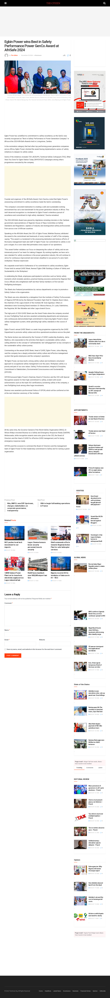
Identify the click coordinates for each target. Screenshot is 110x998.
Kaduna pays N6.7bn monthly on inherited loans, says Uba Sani (96, 709)
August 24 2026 (94, 395)
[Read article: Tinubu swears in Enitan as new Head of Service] (80, 420)
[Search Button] (104, 3)
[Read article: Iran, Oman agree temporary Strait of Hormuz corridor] (80, 666)
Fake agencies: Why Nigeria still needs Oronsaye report (95, 869)
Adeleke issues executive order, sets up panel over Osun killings (97, 693)
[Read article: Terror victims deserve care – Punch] (80, 831)
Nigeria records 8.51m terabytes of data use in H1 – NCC (60, 575)
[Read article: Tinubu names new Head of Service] (80, 434)
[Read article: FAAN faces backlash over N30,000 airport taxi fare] (38, 564)
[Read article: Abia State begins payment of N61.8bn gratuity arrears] (80, 727)
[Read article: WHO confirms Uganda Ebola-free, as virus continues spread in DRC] (80, 615)
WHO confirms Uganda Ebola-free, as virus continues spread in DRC (97, 614)
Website (42, 640)
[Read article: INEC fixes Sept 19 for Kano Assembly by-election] (80, 359)
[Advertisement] (55, 21)
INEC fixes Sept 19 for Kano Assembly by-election (96, 358)
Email (7, 640)
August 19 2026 (94, 436)
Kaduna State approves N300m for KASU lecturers (96, 742)
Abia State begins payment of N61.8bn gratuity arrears (95, 726)
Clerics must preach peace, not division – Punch (96, 802)
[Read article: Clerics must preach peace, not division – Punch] (80, 803)
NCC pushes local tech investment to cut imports (13, 544)
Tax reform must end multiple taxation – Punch (96, 816)
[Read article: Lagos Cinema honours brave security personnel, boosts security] (38, 533)
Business (38, 55)
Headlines (48, 991)
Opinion (95, 991)
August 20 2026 (94, 847)
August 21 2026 (94, 832)
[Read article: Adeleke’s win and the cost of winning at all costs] (80, 900)
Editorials (102, 991)
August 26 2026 (96, 525)
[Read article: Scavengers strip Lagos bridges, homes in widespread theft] (82, 538)
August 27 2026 (10, 583)
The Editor (14, 55)
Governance (66, 991)
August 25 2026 (94, 377)
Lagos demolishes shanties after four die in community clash (97, 342)
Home (41, 991)
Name (7, 630)
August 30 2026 (10, 550)
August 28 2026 (94, 421)
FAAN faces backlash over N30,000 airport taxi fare (37, 575)
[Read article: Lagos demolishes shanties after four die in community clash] (80, 343)
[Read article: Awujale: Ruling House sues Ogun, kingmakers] (80, 375)
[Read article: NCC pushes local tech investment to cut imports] (14, 533)
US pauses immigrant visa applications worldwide (96, 649)
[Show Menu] (6, 3)
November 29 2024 (27, 55)
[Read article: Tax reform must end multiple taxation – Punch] (80, 817)
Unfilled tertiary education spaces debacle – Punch (95, 843)
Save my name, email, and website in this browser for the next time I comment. (34, 649)
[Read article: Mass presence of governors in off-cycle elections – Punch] (80, 789)
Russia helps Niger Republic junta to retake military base (97, 566)
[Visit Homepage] (55, 3)
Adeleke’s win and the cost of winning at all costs (96, 899)
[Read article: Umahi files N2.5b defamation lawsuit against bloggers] (82, 520)
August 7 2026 (94, 475)
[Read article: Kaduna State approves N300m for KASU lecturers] (80, 743)
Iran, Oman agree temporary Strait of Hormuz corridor (95, 665)
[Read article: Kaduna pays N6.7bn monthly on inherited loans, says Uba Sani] (80, 711)
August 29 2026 (33, 552)
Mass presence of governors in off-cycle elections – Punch (96, 788)
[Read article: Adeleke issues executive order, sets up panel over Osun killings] (80, 694)
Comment (9, 603)
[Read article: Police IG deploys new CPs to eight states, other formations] (80, 471)
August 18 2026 (94, 904)
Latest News (57, 991)
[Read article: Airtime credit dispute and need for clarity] (80, 917)
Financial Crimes (85, 991)
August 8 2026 (79, 458)
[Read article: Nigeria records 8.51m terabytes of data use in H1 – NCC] (61, 564)
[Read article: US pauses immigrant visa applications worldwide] (80, 650)
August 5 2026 (94, 918)
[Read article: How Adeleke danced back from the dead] (80, 886)
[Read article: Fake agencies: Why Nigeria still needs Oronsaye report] (80, 870)
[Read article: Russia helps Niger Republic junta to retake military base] (80, 567)
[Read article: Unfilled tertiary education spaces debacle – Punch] (80, 844)
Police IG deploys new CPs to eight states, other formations (96, 470)
